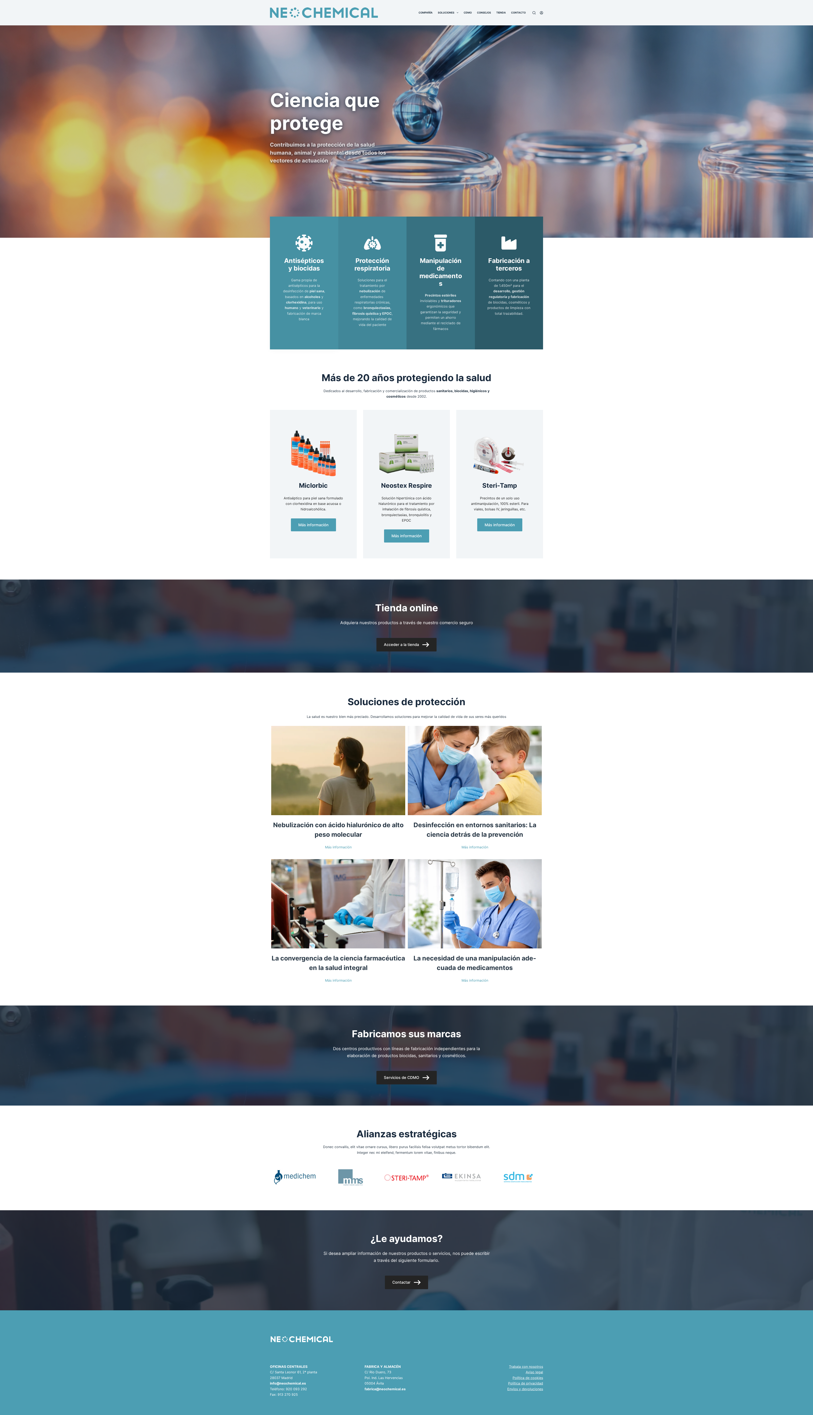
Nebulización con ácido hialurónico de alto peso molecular (338, 829)
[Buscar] (534, 12)
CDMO (468, 12)
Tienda (501, 12)
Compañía (426, 12)
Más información (338, 847)
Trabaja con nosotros (526, 1366)
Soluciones (446, 12)
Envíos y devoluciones (525, 1389)
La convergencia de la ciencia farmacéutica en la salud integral (338, 962)
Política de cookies (528, 1378)
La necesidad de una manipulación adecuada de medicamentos (474, 962)
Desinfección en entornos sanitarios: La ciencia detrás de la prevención (474, 829)
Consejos (484, 12)
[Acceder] (541, 12)
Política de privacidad (525, 1383)
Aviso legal (534, 1372)
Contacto (518, 12)
